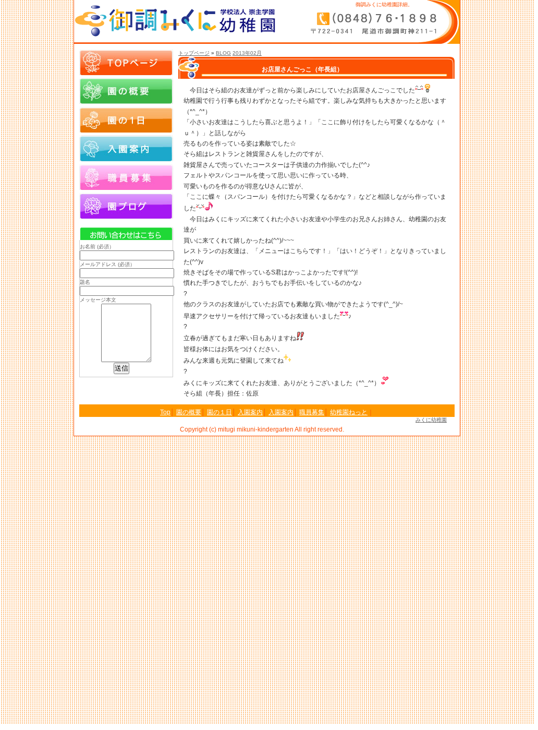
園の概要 (126, 91)
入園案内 (126, 148)
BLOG (223, 53)
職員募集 (126, 177)
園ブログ (126, 206)
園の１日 (126, 119)
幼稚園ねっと (349, 412)
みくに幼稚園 (431, 420)
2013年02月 (247, 53)
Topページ (126, 62)
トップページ (194, 53)
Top (165, 412)
